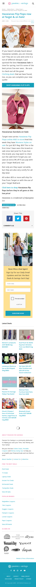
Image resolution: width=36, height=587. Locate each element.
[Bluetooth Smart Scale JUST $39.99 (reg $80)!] (26, 403)
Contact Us (17, 459)
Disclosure (8, 579)
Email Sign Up (25, 576)
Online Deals (10, 9)
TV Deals (5, 473)
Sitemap (28, 579)
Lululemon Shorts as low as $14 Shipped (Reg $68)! (9, 368)
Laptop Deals (6, 477)
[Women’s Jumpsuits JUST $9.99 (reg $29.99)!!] (9, 335)
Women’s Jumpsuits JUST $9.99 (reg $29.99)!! (9, 345)
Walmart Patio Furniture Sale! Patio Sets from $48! (26, 392)
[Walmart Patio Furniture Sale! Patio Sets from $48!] (26, 382)
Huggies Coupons (7, 509)
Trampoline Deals (7, 488)
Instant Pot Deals (8, 480)
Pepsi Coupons (7, 520)
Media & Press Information (25, 558)
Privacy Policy (19, 579)
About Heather (7, 459)
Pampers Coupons (8, 513)
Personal (5, 389)
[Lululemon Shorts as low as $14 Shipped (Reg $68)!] (9, 358)
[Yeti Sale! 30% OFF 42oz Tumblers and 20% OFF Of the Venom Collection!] (26, 358)
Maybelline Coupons (8, 501)
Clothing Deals (21, 205)
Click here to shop (10, 187)
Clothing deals (8, 74)
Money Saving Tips (17, 451)
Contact (16, 576)
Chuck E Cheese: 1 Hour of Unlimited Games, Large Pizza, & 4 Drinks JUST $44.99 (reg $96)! (9, 415)
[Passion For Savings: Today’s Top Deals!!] (9, 382)
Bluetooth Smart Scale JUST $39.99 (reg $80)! (25, 413)
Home (3, 9)
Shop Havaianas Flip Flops (18, 85)
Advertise (25, 459)
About (8, 576)
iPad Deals (5, 469)
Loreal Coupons (7, 517)
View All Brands (7, 524)
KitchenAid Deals (7, 484)
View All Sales (6, 492)
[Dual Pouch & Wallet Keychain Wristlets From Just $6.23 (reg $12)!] (26, 335)
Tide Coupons (6, 505)
